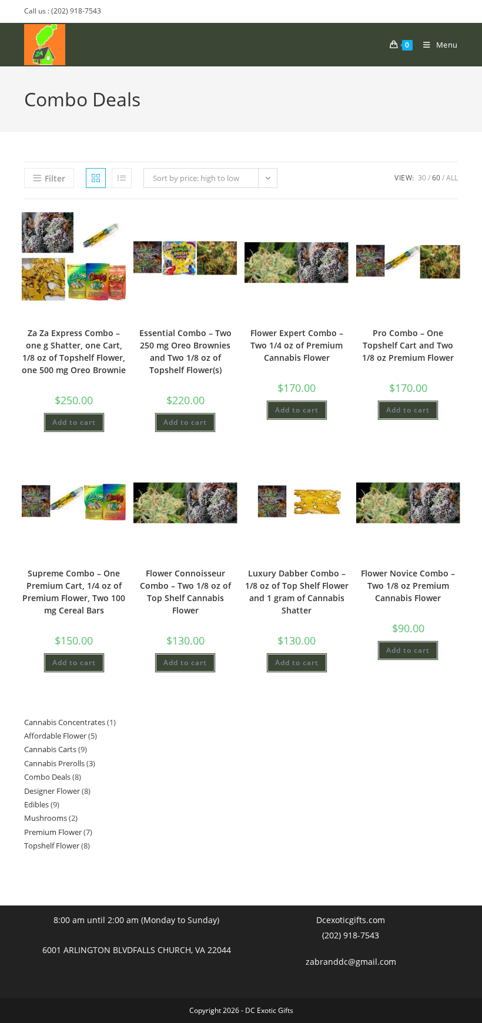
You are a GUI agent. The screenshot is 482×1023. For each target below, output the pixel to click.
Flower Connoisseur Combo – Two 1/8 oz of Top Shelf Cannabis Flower (185, 592)
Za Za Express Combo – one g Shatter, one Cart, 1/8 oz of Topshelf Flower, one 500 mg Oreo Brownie (74, 351)
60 (436, 178)
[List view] (122, 178)
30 (422, 178)
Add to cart (74, 422)
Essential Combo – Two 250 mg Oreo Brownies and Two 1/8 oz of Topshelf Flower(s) (185, 351)
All (452, 178)
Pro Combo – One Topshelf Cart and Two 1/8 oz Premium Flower (408, 345)
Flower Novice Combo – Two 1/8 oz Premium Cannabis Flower (408, 585)
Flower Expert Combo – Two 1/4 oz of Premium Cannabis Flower (296, 345)
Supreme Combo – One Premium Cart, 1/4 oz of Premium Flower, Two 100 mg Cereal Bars (73, 592)
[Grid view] (96, 178)
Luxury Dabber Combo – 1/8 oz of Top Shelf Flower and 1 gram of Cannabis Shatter (297, 592)
